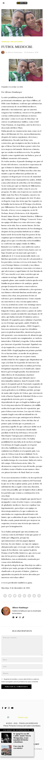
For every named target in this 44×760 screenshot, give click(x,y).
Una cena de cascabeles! (18, 747)
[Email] (39, 596)
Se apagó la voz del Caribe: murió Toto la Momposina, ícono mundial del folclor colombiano (22, 738)
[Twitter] (15, 596)
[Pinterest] (19, 596)
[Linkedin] (24, 596)
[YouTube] (12, 708)
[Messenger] (10, 596)
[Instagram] (20, 617)
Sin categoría (17, 41)
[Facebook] (5, 596)
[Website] (23, 617)
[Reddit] (34, 596)
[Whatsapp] (29, 596)
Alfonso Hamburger (20, 608)
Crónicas (5, 41)
